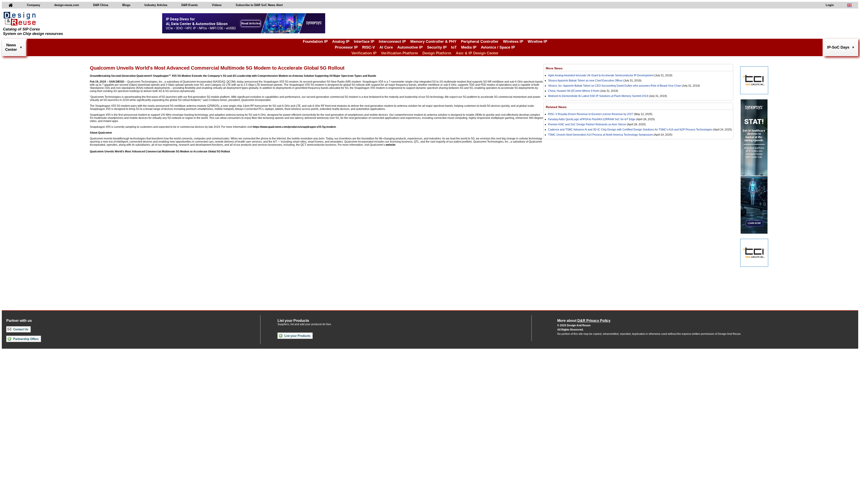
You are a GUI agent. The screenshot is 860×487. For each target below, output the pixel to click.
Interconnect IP (392, 41)
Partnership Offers (25, 339)
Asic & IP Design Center (477, 53)
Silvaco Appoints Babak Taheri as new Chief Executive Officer (585, 80)
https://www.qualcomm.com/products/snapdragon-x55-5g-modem (294, 126)
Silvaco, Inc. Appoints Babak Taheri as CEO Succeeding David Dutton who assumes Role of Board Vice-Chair (614, 85)
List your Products (297, 335)
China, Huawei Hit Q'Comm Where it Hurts (574, 90)
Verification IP (363, 53)
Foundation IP (315, 41)
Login (830, 5)
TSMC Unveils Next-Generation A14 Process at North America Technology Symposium (600, 134)
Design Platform (436, 53)
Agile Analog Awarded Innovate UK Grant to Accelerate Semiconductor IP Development (601, 75)
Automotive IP (410, 47)
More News (554, 68)
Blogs (126, 5)
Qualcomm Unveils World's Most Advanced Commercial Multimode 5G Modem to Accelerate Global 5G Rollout (160, 151)
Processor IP (346, 47)
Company (33, 5)
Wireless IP (513, 41)
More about (584, 321)
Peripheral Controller (480, 41)
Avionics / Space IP (498, 47)
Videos (216, 5)
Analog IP (340, 41)
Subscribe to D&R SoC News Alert (259, 5)
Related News (556, 107)
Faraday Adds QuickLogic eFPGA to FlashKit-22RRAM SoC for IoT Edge (591, 119)
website (391, 144)
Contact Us (20, 329)
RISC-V (368, 47)
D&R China (100, 5)
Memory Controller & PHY (433, 41)
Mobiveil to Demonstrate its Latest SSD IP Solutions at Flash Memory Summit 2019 (598, 96)
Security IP (437, 47)
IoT (454, 47)
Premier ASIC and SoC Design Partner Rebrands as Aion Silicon (587, 124)
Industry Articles (155, 5)
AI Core (386, 47)
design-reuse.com (66, 5)
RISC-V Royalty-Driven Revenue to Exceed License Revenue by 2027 (590, 114)
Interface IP (364, 41)
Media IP (468, 47)
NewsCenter (11, 47)
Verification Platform (399, 53)
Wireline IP (537, 41)
